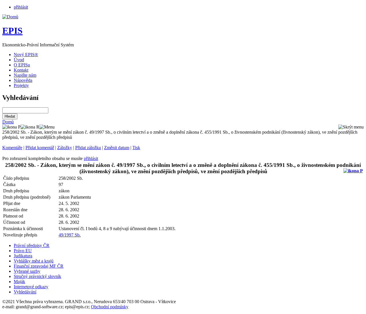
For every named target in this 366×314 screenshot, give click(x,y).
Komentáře (12, 147)
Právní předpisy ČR (31, 245)
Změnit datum (116, 147)
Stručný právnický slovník (37, 276)
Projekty (21, 85)
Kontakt (21, 70)
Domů (8, 121)
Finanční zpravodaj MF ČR (38, 266)
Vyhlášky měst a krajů (33, 260)
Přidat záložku (88, 147)
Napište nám (25, 75)
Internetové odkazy (31, 286)
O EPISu (22, 64)
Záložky (64, 147)
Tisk (136, 147)
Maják (19, 281)
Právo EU (23, 250)
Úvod (19, 59)
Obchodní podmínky (109, 306)
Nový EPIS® (26, 54)
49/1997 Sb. (70, 234)
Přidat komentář (39, 147)
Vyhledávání (25, 291)
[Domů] (10, 16)
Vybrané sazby (27, 271)
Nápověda (23, 80)
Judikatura (23, 255)
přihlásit (21, 7)
